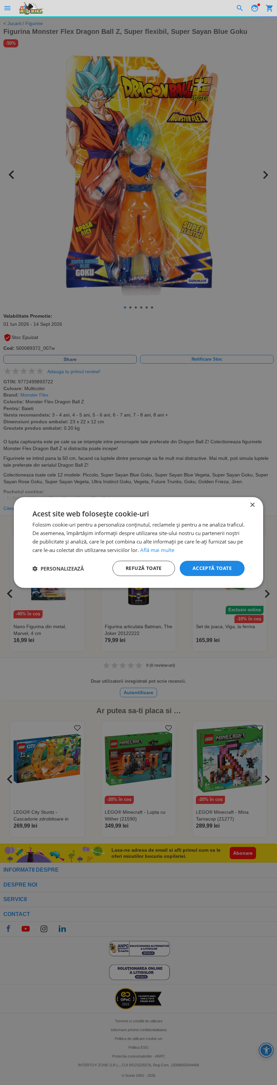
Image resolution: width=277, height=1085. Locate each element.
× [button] (252, 505)
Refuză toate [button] (144, 568)
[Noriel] (31, 8)
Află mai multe (157, 550)
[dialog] (138, 542)
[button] (58, 568)
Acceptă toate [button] (212, 568)
